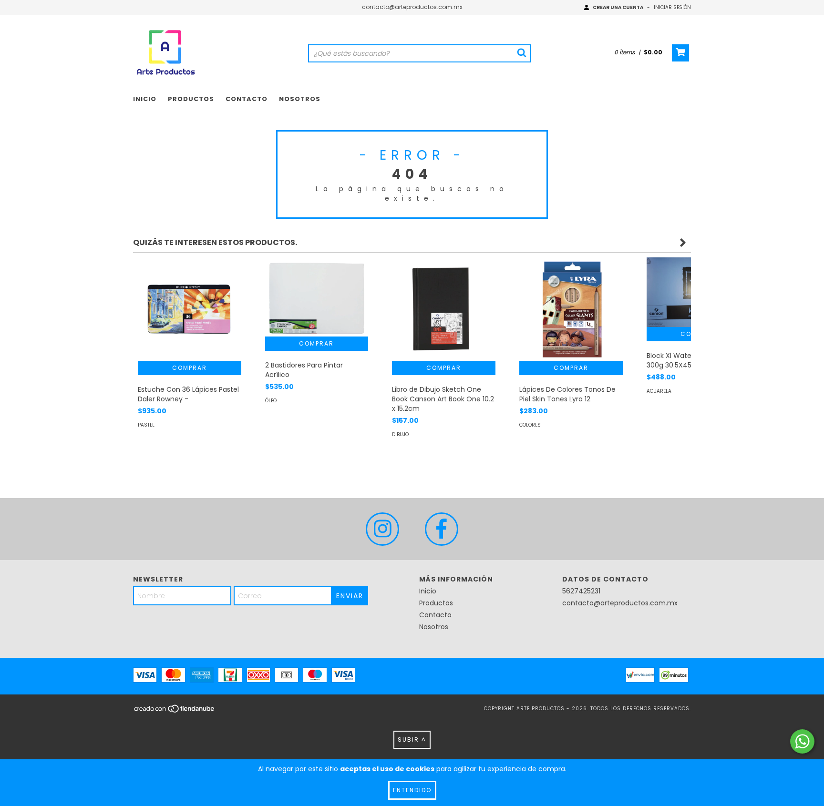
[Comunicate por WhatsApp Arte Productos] (802, 741)
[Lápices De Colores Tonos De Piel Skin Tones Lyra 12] (571, 309)
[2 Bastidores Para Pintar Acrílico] (317, 297)
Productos (191, 98)
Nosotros (299, 98)
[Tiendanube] (174, 711)
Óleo (271, 400)
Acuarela (659, 391)
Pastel (146, 425)
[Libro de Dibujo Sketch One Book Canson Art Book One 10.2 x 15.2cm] (443, 309)
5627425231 (581, 591)
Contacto (247, 98)
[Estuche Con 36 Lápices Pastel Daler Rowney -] (189, 309)
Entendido (412, 790)
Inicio (144, 98)
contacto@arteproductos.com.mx (412, 7)
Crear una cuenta (618, 7)
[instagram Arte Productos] (382, 529)
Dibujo (400, 434)
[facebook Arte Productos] (441, 529)
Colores (530, 425)
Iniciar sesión (672, 7)
